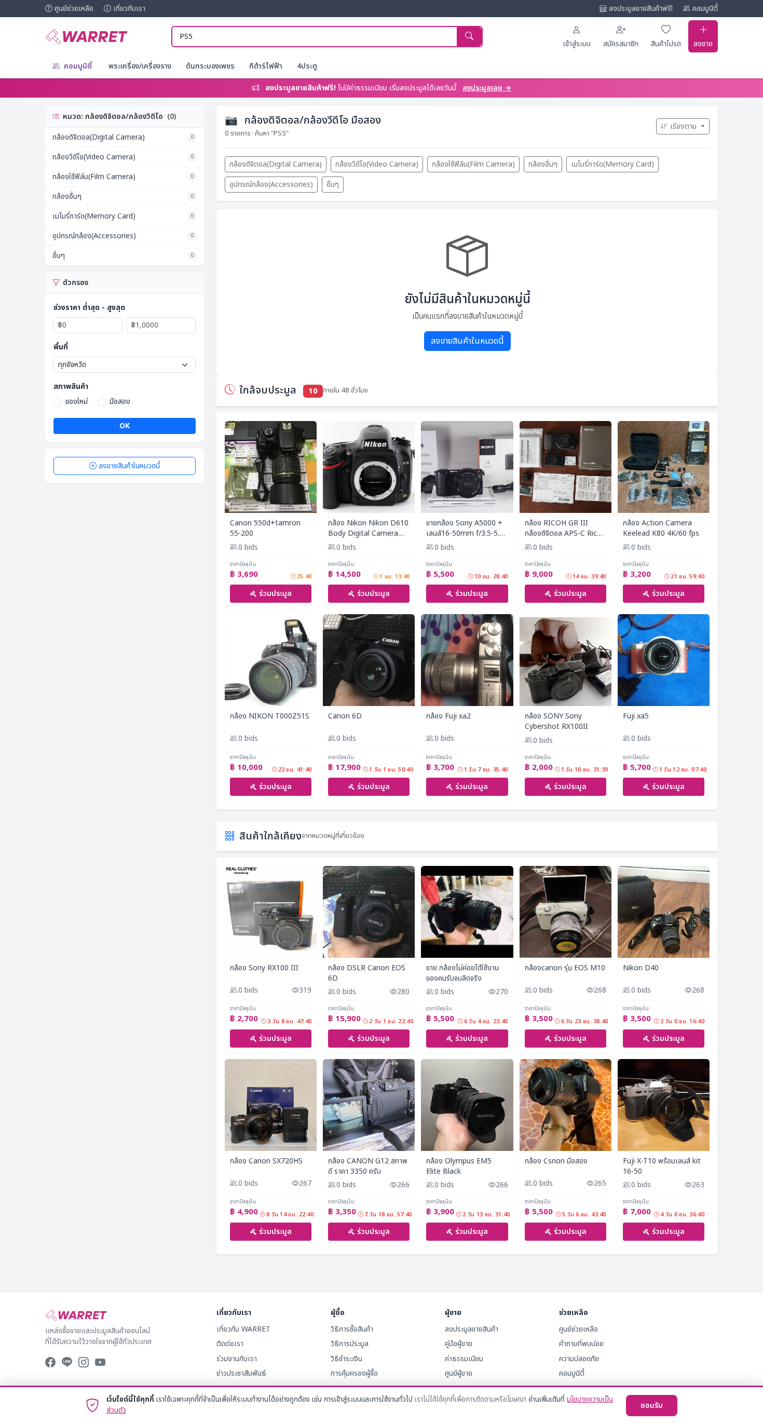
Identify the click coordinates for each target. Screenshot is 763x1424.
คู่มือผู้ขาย (458, 1343)
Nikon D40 (641, 968)
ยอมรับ (652, 1405)
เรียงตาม (684, 126)
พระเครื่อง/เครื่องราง (139, 66)
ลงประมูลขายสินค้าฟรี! (641, 8)
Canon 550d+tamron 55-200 (265, 528)
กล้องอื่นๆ (123, 196)
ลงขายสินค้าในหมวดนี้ (129, 465)
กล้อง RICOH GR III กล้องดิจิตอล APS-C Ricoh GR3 (565, 528)
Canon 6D (345, 716)
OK (124, 426)
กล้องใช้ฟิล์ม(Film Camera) (123, 176)
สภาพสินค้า (70, 386)
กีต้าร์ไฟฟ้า (265, 66)
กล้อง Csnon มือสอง (556, 1161)
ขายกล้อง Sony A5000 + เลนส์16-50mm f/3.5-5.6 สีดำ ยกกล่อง (464, 528)
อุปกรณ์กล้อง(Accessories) (123, 235)
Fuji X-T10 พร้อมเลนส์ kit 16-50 (662, 1166)
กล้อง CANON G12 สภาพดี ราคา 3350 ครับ (367, 1166)
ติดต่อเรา (229, 1343)
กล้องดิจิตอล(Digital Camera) (123, 137)
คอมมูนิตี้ (705, 8)
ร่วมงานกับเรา (236, 1358)
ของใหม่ (76, 401)
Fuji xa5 (636, 716)
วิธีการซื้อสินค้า (352, 1329)
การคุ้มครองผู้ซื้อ (354, 1373)
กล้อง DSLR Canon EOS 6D (366, 973)
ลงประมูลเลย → (486, 88)
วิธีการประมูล (350, 1343)
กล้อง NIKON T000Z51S (269, 716)
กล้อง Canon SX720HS (266, 1161)
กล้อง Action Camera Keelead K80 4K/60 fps (661, 528)
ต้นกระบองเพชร (210, 66)
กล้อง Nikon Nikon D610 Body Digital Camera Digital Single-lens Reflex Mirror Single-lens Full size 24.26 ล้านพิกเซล (369, 528)
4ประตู (307, 66)
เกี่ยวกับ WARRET (243, 1329)
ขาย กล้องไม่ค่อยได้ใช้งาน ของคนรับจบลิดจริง (462, 973)
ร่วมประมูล (275, 593)
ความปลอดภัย (579, 1358)
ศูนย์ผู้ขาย (458, 1373)
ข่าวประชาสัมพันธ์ (241, 1373)
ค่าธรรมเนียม (464, 1358)
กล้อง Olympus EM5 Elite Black (459, 1166)
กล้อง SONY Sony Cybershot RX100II (556, 721)
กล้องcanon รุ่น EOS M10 (565, 968)
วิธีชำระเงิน (346, 1358)
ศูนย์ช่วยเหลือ (74, 8)
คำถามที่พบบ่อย (581, 1343)
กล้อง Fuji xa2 (448, 716)
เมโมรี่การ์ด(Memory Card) (123, 216)
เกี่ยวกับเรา (129, 8)
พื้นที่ (60, 347)
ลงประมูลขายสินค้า (471, 1329)
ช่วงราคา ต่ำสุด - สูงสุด (89, 307)
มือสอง (120, 401)
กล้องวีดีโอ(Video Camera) (123, 157)
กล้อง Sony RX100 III (264, 968)
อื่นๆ (123, 255)
